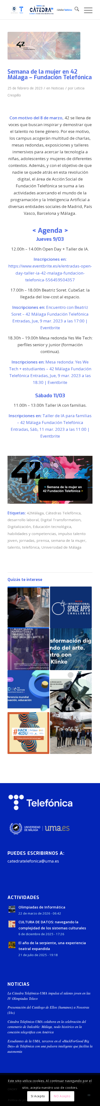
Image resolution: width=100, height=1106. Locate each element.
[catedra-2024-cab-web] (41, 9)
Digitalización (19, 526)
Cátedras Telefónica (63, 512)
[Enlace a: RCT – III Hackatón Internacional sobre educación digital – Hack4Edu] (28, 733)
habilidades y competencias (32, 533)
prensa (42, 540)
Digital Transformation (61, 519)
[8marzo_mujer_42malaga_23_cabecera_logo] (44, 46)
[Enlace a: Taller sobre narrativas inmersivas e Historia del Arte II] (28, 649)
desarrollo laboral (23, 519)
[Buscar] (74, 9)
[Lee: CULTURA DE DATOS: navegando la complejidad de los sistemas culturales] (12, 924)
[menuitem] (74, 9)
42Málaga (35, 512)
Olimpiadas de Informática (41, 907)
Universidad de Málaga (61, 547)
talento (14, 547)
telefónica (30, 547)
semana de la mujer (68, 540)
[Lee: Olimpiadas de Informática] (12, 909)
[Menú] (85, 9)
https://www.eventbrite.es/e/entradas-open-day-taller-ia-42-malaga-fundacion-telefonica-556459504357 (50, 272)
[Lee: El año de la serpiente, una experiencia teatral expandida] (12, 945)
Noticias (57, 88)
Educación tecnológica (52, 526)
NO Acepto (62, 1096)
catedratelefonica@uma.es (33, 861)
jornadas (26, 540)
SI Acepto (38, 1096)
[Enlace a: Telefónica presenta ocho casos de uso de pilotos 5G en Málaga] (28, 607)
